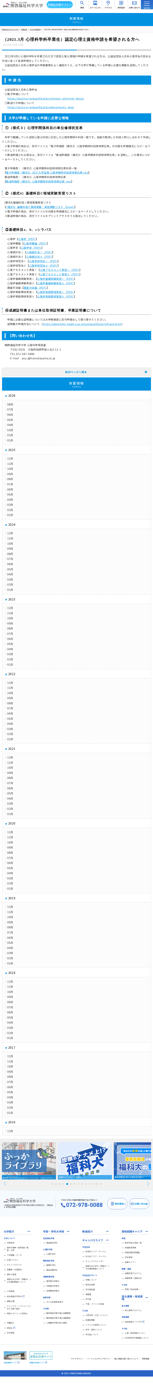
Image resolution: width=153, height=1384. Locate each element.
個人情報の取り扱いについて (126, 1358)
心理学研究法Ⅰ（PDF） (43, 261)
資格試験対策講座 (132, 1252)
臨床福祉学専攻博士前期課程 (58, 1313)
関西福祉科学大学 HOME (10, 29)
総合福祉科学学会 (14, 1296)
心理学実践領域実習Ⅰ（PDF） (55, 292)
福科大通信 (11, 1274)
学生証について (92, 1334)
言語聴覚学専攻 (52, 1290)
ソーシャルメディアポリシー (99, 1358)
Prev (5, 1183)
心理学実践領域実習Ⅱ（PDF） (55, 296)
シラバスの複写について (95, 1325)
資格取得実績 (130, 1247)
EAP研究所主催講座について (137, 1338)
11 (89, 1184)
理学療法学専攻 (52, 1281)
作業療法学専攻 (52, 1286)
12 (93, 1184)
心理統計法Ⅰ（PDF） (39, 252)
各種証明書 (90, 1320)
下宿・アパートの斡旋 (94, 1304)
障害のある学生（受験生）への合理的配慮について (19, 1280)
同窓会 (10, 1328)
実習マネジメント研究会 (17, 1313)
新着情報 (24, 29)
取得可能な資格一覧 (133, 1242)
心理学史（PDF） (31, 248)
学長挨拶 (10, 1242)
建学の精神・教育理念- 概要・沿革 (17, 1249)
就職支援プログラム (133, 1273)
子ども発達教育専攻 (54, 1302)
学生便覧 (10, 1333)
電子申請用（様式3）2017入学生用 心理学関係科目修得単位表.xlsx (47, 172)
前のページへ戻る (76, 372)
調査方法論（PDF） (35, 288)
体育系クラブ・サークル (95, 1251)
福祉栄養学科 (51, 1270)
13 (97, 1184)
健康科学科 (51, 1265)
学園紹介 (10, 1322)
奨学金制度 (90, 1284)
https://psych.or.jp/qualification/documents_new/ (40, 107)
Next (148, 1183)
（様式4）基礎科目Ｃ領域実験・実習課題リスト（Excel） (40, 207)
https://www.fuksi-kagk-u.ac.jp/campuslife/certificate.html (82, 324)
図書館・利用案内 (14, 1269)
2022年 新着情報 (35, 29)
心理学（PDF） (27, 239)
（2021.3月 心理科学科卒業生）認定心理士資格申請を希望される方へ (66, 29)
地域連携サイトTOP (133, 1321)
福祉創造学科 (51, 1242)
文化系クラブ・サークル (95, 1256)
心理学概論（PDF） (35, 243)
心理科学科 (51, 1254)
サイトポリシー (77, 1358)
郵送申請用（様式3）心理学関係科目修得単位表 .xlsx (38, 181)
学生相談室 (90, 1289)
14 (101, 1184)
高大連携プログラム (133, 1310)
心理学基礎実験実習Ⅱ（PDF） (55, 283)
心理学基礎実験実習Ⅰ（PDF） (55, 279)
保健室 (88, 1294)
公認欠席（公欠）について (96, 1315)
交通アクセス (12, 1260)
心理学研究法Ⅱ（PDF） (43, 265)
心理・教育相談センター (135, 1333)
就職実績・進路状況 (133, 1278)
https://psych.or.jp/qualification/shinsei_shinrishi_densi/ (45, 98)
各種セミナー (130, 1262)
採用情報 (145, 1358)
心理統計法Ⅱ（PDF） (39, 256)
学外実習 (128, 1257)
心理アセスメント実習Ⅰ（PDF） (59, 270)
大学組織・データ (14, 1255)
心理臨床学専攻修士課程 (56, 1322)
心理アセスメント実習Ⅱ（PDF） (59, 274)
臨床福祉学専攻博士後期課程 (58, 1318)
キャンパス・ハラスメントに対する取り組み (19, 1307)
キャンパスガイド (14, 1264)
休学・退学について (93, 1329)
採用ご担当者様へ (132, 1289)
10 (86, 1184)
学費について (91, 1279)
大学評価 (10, 1291)
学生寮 (88, 1299)
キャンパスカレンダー (94, 1261)
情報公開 (10, 1301)
